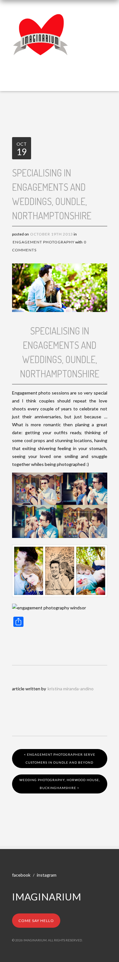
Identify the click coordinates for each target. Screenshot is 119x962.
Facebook (21, 875)
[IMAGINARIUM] (40, 18)
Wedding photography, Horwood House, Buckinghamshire (59, 784)
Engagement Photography (44, 242)
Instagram (46, 875)
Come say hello (36, 920)
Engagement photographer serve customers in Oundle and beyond (59, 758)
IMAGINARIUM (46, 896)
